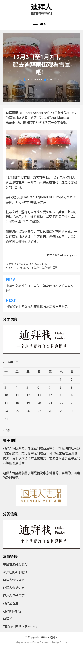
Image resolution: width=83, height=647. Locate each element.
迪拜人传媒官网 (14, 580)
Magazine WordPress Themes (32, 642)
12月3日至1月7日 (24, 267)
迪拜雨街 (47, 267)
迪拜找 (7, 619)
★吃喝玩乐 (35, 264)
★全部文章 (22, 264)
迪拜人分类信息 (14, 588)
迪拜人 (41, 7)
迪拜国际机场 (12, 611)
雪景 (55, 267)
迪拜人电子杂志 (14, 595)
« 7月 (6, 430)
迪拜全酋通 (10, 603)
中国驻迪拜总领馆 (15, 564)
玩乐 (44, 264)
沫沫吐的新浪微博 (15, 572)
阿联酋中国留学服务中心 (20, 627)
